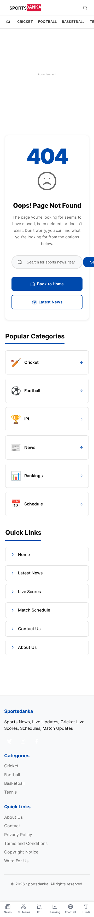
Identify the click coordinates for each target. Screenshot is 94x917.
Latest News (50, 302)
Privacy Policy (18, 834)
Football (47, 21)
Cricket (25, 21)
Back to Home (50, 283)
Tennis (10, 792)
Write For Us (16, 860)
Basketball (73, 21)
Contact (12, 825)
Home (24, 554)
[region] (47, 74)
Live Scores (29, 591)
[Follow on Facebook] (36, 741)
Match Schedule (34, 610)
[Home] (8, 22)
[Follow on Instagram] (23, 741)
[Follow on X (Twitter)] (9, 741)
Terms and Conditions (26, 843)
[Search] (85, 7)
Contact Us (29, 628)
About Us (27, 647)
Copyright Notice (21, 852)
